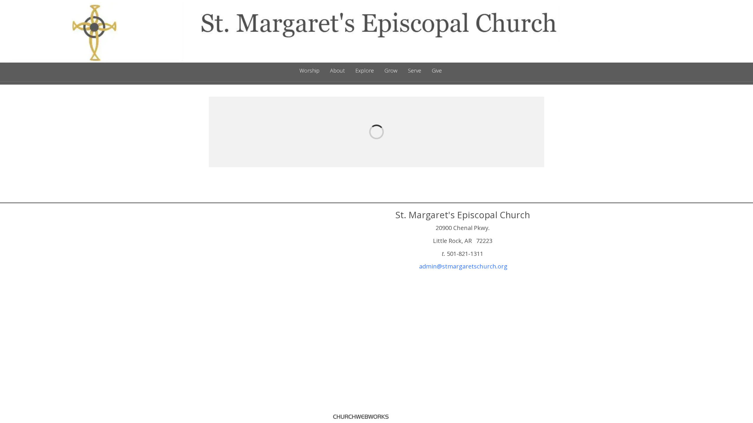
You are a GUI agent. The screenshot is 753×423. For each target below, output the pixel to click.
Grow (390, 70)
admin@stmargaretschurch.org (463, 266)
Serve (414, 70)
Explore (364, 70)
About (337, 70)
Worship (309, 70)
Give (437, 70)
